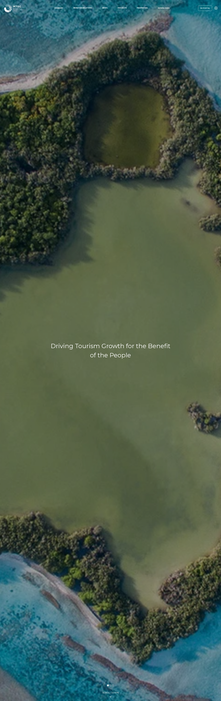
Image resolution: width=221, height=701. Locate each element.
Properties (142, 8)
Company (58, 8)
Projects (122, 8)
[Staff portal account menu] (216, 8)
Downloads (163, 8)
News (104, 8)
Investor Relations (82, 8)
